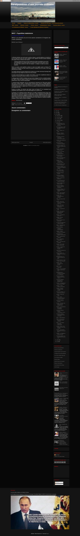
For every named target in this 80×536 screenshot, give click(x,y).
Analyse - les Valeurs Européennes (60, 149)
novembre (59, 117)
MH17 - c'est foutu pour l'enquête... (61, 242)
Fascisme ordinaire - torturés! (60, 301)
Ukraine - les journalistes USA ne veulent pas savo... (61, 269)
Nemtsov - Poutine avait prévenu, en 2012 (63, 399)
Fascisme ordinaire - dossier (59, 25)
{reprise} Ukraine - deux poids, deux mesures (61, 260)
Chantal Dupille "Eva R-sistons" (60, 351)
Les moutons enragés (58, 357)
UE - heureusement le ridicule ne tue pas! (61, 181)
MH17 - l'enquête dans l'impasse (61, 237)
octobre (58, 118)
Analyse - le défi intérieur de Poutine (63, 66)
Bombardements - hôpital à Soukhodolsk (61, 234)
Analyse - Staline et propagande (62, 55)
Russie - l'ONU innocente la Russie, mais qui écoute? (61, 298)
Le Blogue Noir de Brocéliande (60, 353)
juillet (58, 339)
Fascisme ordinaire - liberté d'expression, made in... (61, 276)
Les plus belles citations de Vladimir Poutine (20, 492)
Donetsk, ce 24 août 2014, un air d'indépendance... (60, 152)
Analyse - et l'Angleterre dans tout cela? (61, 334)
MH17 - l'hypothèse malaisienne (60, 239)
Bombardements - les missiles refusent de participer (61, 124)
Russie (22, 104)
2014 (57, 114)
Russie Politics (57, 359)
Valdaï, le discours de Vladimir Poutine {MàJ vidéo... (60, 95)
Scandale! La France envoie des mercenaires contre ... (61, 137)
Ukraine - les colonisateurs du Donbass (60, 196)
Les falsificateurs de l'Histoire (59, 89)
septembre (59, 120)
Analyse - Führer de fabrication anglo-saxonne (63, 61)
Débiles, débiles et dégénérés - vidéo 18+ (63, 433)
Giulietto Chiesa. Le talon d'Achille (60, 100)
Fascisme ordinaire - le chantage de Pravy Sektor (61, 190)
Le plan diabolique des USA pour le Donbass (39, 27)
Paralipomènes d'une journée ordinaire (32, 4)
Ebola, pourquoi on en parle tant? (61, 220)
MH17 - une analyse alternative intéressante (60, 323)
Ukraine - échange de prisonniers (61, 215)
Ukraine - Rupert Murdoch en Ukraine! (61, 232)
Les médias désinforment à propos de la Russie (63, 416)
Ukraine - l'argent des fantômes (60, 178)
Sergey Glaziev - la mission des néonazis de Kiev (61, 253)
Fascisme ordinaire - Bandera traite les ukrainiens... (60, 186)
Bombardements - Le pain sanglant (60, 156)
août (58, 121)
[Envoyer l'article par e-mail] (24, 103)
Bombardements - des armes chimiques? (61, 164)
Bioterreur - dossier (24, 25)
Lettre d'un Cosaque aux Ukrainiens (61, 251)
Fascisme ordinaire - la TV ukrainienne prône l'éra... (61, 336)
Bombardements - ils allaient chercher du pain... (61, 257)
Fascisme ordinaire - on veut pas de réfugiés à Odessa (61, 167)
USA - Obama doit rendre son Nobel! (60, 170)
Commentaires (59, 484)
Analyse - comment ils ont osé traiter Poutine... (61, 247)
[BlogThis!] (27, 103)
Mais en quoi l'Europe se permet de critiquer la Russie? (63, 72)
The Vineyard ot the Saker (59, 365)
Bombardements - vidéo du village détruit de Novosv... (61, 127)
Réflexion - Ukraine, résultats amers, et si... (60, 134)
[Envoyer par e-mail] (26, 103)
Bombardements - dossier (45, 25)
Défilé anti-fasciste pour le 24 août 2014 (61, 158)
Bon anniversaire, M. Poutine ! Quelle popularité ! (63, 78)
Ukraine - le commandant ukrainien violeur (60, 161)
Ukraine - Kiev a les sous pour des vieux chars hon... (61, 202)
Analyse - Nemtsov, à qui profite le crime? (63, 408)
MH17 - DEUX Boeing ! (61, 317)
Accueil (13, 23)
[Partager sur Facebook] (30, 103)
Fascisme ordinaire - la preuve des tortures (61, 292)
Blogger (47, 533)
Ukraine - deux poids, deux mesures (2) (60, 245)
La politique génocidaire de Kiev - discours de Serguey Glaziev (60, 103)
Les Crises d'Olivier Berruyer (59, 355)
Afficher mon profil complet (59, 456)
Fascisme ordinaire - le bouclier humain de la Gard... (61, 146)
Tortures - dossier (34, 25)
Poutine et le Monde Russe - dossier (31, 23)
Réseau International (58, 363)
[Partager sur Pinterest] (31, 103)
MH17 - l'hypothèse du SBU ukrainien (61, 226)
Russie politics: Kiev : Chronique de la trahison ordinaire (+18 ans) (61, 394)
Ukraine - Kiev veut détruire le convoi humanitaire (60, 206)
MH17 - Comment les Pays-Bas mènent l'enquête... (60, 320)
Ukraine (25, 104)
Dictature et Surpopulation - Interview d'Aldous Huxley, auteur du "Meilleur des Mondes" (63, 442)
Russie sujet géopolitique (59, 347)
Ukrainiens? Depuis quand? (60, 173)
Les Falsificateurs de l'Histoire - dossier (20, 27)
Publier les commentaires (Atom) (33, 145)
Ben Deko (58, 454)
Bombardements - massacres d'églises (61, 143)
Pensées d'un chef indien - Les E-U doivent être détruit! (52, 23)
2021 (57, 110)
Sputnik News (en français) (59, 361)
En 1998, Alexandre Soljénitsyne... (60, 105)
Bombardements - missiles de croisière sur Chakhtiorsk (61, 273)
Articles (57, 482)
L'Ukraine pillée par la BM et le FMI (61, 183)
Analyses (19, 23)
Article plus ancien (47, 142)
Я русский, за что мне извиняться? (63, 388)
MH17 (19, 104)
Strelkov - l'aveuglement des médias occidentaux (61, 307)
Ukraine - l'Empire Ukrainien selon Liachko (60, 289)
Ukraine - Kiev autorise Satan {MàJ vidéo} (61, 193)
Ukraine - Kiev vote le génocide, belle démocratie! (60, 212)
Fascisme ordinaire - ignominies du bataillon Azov (60, 280)
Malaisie (16, 104)
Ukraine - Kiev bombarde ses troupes (60, 263)
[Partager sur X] (28, 103)
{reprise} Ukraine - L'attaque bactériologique (60, 228)
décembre (59, 115)
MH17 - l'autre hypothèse (59, 267)
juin (57, 341)
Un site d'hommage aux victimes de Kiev (61, 223)
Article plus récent (15, 142)
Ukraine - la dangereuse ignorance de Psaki (61, 284)
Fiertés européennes (58, 349)
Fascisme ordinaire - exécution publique (60, 176)
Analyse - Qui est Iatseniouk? (60, 218)
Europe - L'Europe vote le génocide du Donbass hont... (61, 304)
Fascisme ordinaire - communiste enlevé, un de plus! (61, 314)
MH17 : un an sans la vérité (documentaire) (63, 382)
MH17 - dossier (15, 25)
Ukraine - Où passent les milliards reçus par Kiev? (61, 330)
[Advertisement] (60, 36)
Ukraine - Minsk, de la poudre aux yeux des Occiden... (61, 327)
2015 (57, 112)
